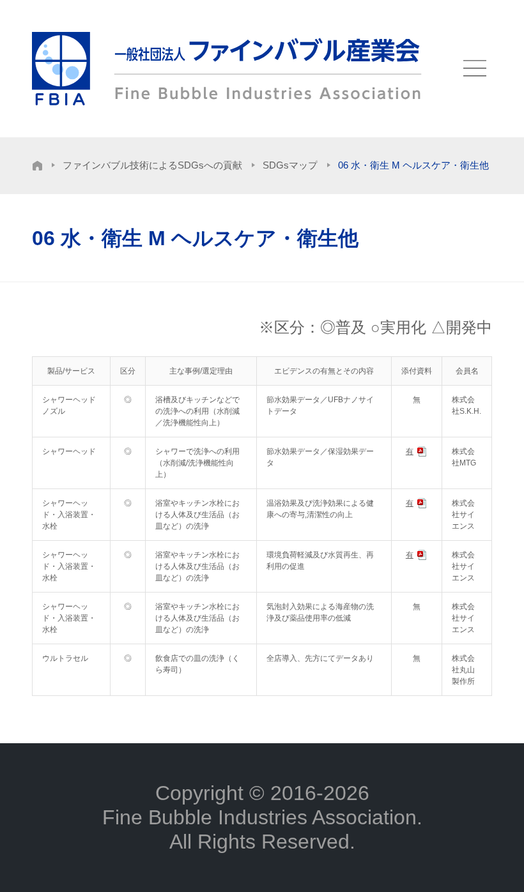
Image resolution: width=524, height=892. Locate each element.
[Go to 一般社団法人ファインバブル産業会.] (37, 165)
